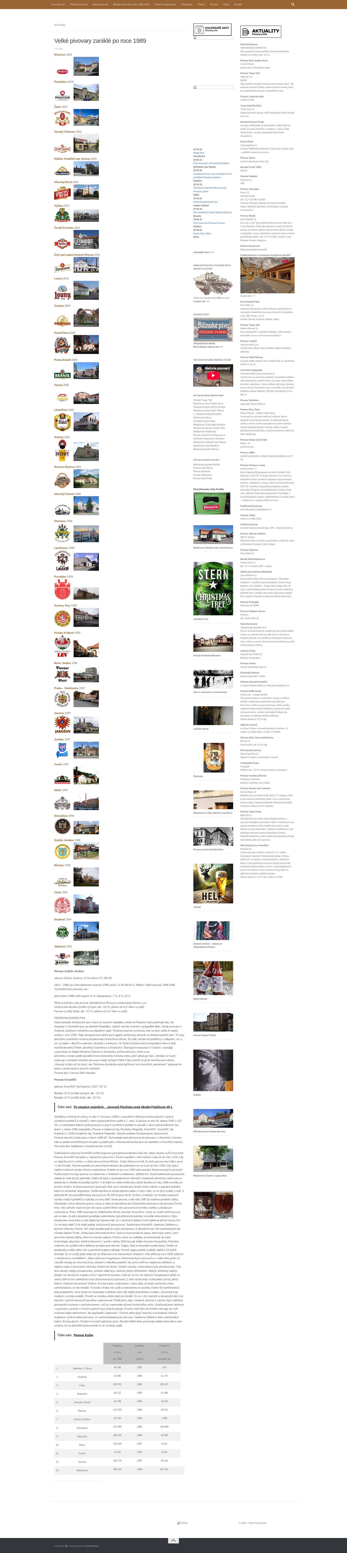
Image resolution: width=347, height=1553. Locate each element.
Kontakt (238, 4)
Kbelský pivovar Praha (204, 421)
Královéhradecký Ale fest (205, 202)
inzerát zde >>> (248, 296)
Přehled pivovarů (79, 4)
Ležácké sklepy (201, 729)
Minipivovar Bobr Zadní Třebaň (208, 410)
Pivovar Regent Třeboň (204, 1035)
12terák (197, 907)
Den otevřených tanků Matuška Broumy (212, 212)
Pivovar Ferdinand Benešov (207, 655)
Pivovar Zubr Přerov (203, 468)
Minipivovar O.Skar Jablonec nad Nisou (212, 813)
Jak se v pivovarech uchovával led (210, 692)
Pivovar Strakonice (202, 475)
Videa (226, 4)
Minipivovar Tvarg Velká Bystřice (209, 424)
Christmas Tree (200, 619)
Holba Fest (198, 153)
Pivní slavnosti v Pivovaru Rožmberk (211, 163)
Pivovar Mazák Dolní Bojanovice (209, 435)
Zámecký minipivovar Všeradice (209, 438)
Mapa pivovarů (100, 4)
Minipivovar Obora (202, 417)
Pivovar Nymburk (201, 471)
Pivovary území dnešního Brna (208, 849)
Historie (214, 4)
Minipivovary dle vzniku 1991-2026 (131, 4)
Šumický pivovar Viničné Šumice (209, 407)
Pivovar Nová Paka (202, 478)
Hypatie (197, 1095)
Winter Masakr (200, 999)
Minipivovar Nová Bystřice (206, 445)
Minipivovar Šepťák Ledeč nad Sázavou (213, 548)
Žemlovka (198, 776)
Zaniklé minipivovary (165, 4)
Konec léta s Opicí (202, 233)
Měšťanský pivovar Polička (206, 464)
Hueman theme (91, 1546)
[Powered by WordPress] (66, 1546)
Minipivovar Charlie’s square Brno (210, 1175)
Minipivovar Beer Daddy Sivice (208, 403)
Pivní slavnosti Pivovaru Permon (209, 223)
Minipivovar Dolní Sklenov (206, 449)
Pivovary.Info (58, 4)
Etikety (201, 4)
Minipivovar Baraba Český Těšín (209, 428)
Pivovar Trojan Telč (202, 400)
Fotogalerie (186, 4)
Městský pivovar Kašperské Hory (209, 1131)
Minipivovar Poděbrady (204, 431)
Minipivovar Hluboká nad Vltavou (209, 442)
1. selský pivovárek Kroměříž (207, 414)
